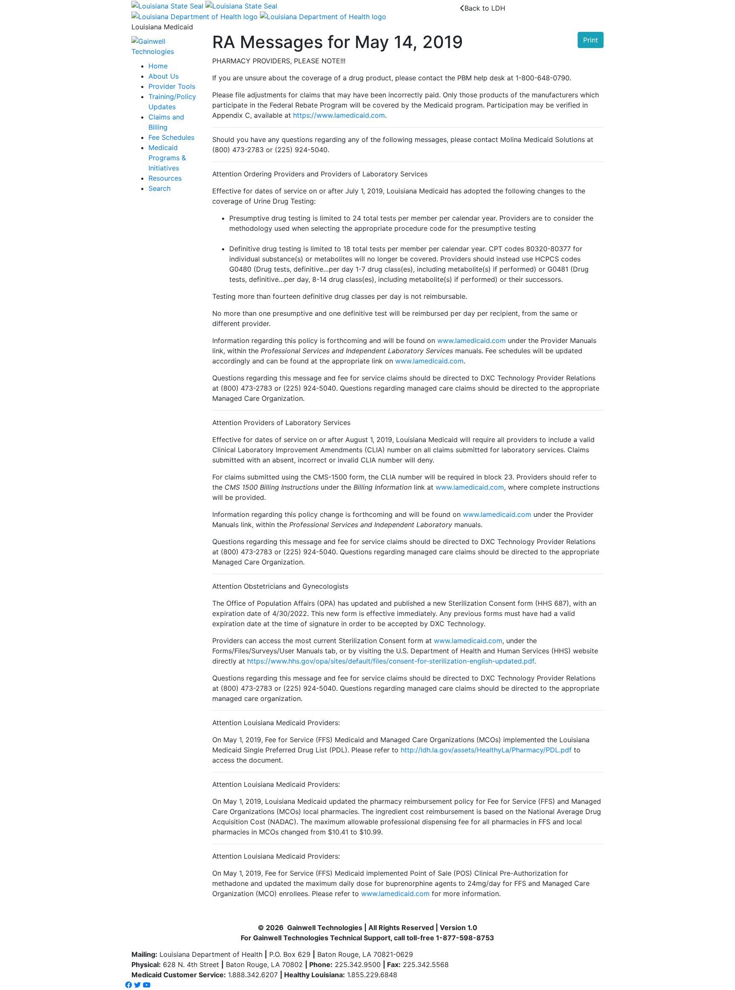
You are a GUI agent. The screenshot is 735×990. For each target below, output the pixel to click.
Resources (165, 178)
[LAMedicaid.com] (165, 46)
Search (159, 188)
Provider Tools (171, 86)
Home (158, 66)
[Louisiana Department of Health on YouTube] (147, 985)
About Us (163, 76)
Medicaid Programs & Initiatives (167, 157)
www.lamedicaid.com (471, 340)
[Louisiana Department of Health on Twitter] (137, 985)
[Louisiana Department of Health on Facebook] (128, 985)
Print (590, 40)
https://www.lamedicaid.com (339, 115)
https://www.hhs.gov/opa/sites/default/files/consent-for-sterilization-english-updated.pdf (390, 661)
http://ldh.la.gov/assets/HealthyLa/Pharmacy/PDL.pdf (486, 750)
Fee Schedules (171, 137)
